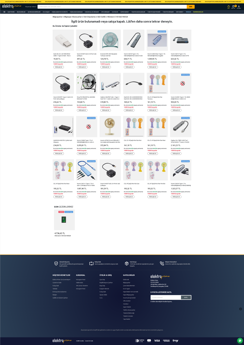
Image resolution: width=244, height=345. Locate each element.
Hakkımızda (79, 282)
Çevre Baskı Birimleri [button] (34, 12)
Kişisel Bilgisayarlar (128, 295)
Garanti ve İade (57, 282)
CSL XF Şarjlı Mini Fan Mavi (61, 183)
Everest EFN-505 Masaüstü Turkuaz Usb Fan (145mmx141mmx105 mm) (108, 55)
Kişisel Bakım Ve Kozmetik (130, 292)
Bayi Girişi (102, 285)
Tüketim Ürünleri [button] (168, 12)
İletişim (55, 295)
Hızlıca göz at (58, 67)
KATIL (186, 297)
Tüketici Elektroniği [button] (153, 12)
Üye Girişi (102, 279)
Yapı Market (126, 319)
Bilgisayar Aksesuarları (73, 17)
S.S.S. (101, 298)
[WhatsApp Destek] (240, 340)
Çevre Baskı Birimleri (129, 285)
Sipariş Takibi (103, 295)
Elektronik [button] (11, 12)
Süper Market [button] (124, 12)
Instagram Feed (80, 279)
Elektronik (126, 279)
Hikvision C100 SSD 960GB (117, 17)
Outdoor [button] (115, 12)
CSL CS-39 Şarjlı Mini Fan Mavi (156, 140)
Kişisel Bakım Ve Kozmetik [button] (60, 12)
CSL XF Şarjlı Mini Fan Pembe (156, 183)
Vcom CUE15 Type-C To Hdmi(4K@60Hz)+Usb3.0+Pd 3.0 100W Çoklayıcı (180, 55)
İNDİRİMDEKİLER (198, 12)
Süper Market (127, 307)
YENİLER (188, 12)
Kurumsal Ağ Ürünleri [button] (92, 12)
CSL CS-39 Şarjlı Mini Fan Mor (132, 140)
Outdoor (125, 304)
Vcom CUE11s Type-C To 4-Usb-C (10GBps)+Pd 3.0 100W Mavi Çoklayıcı (86, 185)
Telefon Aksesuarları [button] (138, 12)
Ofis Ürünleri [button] (105, 12)
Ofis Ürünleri (126, 301)
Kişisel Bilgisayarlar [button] (76, 12)
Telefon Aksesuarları (129, 310)
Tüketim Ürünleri (128, 316)
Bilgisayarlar (57, 17)
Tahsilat (55, 288)
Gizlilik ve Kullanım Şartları (60, 298)
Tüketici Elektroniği (128, 313)
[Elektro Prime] (13, 7)
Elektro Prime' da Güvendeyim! (61, 279)
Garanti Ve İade (89, 340)
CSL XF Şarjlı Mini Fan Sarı (131, 183)
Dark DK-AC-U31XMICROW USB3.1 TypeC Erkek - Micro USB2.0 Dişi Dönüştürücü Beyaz (63, 55)
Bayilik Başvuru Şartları (106, 282)
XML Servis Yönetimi (82, 285)
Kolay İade (56, 285)
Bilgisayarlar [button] (21, 12)
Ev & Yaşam (126, 288)
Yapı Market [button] (179, 12)
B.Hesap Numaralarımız (59, 292)
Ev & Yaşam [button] (46, 12)
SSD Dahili (101, 17)
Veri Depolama (90, 17)
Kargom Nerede (104, 288)
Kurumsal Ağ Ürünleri (129, 298)
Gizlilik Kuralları (80, 340)
